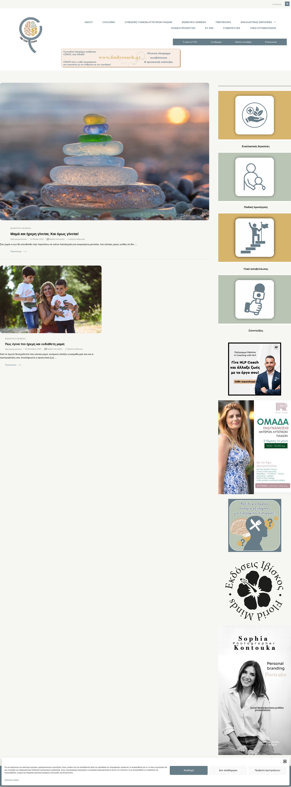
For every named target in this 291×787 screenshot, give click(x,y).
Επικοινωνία (271, 42)
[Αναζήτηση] (287, 4)
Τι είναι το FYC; (190, 42)
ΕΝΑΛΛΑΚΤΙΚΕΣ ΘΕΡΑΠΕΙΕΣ (256, 22)
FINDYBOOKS (223, 22)
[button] (284, 761)
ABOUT (89, 22)
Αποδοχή (189, 770)
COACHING (108, 22)
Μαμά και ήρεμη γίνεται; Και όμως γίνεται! (44, 234)
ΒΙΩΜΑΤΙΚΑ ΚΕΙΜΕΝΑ (194, 22)
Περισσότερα (16, 251)
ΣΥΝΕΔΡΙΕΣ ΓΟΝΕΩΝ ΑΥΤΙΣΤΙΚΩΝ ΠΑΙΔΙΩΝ (148, 22)
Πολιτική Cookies (12, 780)
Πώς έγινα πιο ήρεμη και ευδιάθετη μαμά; (35, 344)
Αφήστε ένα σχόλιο (57, 238)
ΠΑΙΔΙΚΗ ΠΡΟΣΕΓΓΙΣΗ (183, 28)
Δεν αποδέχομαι (228, 770)
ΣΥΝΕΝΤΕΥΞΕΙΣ (231, 28)
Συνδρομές (216, 42)
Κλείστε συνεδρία (243, 42)
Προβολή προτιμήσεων (267, 770)
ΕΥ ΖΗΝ (209, 28)
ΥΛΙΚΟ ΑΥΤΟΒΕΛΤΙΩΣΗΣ (263, 28)
